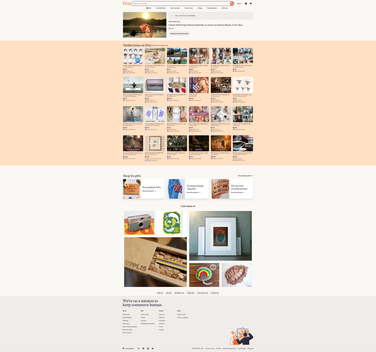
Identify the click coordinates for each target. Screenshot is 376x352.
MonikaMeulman (174, 21)
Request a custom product (179, 33)
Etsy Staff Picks (160, 8)
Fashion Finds (189, 8)
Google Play (144, 339)
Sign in (239, 3)
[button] (128, 348)
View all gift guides (244, 176)
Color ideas (186, 206)
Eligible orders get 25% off (153, 159)
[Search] (231, 3)
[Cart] (250, 3)
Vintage (200, 8)
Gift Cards (224, 8)
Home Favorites (175, 8)
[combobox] (180, 3)
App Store (129, 339)
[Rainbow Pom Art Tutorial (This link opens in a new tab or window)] (204, 275)
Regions (250, 348)
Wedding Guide (212, 8)
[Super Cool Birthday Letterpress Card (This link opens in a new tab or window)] (172, 223)
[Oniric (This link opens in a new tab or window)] (220, 236)
